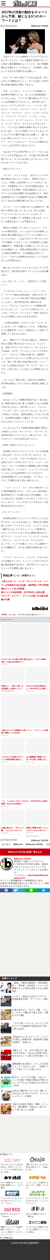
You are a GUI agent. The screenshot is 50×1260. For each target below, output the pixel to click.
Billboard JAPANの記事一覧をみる (25, 852)
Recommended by (32, 836)
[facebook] (6, 890)
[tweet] (16, 890)
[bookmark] (43, 890)
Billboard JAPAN (39, 26)
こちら (39, 880)
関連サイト (7, 1154)
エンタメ (6, 844)
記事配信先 (7, 1238)
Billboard (18, 844)
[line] (31, 890)
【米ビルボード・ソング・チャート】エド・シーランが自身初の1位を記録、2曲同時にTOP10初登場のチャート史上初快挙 (25, 585)
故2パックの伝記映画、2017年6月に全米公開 (23, 592)
